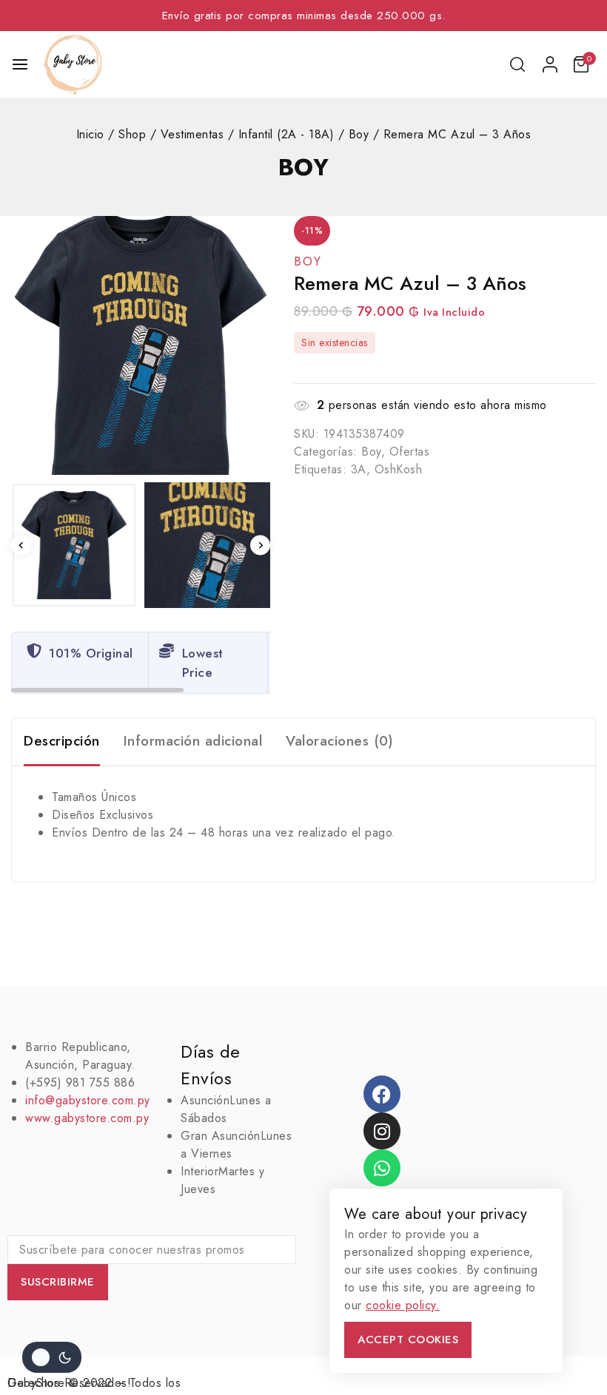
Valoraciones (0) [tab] (339, 741)
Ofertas (409, 451)
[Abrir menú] (20, 64)
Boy (303, 167)
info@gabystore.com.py (87, 1100)
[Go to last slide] (21, 545)
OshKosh (399, 469)
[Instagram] (381, 1130)
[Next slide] (260, 545)
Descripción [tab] (62, 741)
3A (358, 469)
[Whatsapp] (381, 1167)
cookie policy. (403, 1305)
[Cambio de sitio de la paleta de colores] (51, 1357)
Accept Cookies (408, 1339)
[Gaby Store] (73, 64)
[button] (74, 545)
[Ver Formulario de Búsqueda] (518, 64)
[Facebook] (381, 1093)
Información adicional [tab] (193, 741)
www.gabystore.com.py (87, 1118)
